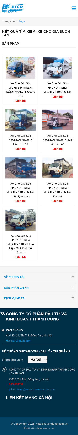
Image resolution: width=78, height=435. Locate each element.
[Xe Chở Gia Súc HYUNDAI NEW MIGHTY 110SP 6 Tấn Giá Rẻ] (57, 177)
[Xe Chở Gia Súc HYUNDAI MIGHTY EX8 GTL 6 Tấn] (57, 129)
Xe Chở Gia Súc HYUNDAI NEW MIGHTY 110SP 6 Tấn (57, 87)
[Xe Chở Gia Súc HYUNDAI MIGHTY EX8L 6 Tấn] (20, 129)
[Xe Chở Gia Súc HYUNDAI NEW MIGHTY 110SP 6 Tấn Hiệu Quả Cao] (20, 177)
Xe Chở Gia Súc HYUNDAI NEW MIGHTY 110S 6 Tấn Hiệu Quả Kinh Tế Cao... (20, 244)
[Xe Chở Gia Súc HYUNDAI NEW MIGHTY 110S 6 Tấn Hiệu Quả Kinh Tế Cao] (20, 230)
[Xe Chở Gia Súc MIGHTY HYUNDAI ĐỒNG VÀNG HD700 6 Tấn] (20, 77)
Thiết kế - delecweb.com (39, 428)
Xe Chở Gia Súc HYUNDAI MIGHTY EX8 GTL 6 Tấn (57, 140)
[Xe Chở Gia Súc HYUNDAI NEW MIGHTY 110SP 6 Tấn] (57, 77)
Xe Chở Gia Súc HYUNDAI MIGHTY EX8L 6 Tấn (20, 140)
